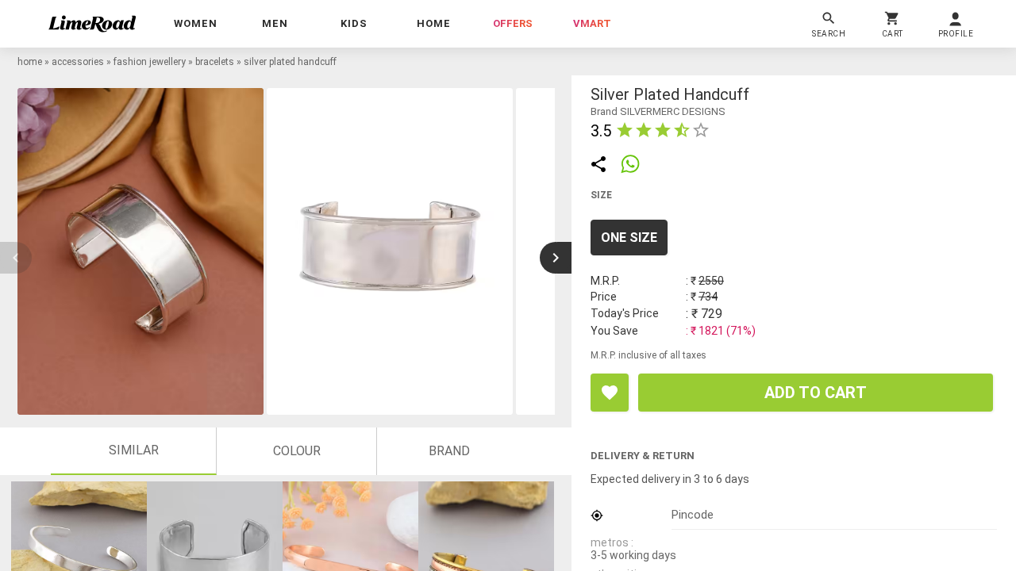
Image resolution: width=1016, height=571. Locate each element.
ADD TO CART (815, 392)
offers (513, 23)
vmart (592, 23)
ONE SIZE (629, 237)
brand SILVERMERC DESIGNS (658, 111)
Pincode (693, 515)
